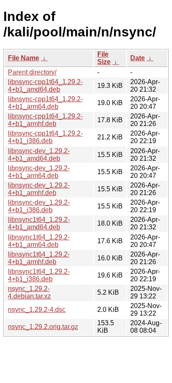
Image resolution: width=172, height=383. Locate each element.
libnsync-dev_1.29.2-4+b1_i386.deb (39, 206)
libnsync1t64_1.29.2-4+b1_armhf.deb (39, 258)
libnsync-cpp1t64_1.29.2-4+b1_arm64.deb (45, 102)
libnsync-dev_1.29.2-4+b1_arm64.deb (39, 172)
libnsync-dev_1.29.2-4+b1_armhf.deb (39, 189)
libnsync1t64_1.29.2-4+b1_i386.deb (39, 275)
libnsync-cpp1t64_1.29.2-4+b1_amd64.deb (45, 85)
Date (137, 58)
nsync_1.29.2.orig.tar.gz (43, 326)
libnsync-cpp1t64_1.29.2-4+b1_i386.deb (45, 137)
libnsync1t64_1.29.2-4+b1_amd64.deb (39, 223)
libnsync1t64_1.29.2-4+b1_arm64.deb (39, 241)
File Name (23, 58)
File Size (104, 58)
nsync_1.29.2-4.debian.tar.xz (29, 292)
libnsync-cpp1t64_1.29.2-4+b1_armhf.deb (45, 120)
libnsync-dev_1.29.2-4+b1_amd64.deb (39, 154)
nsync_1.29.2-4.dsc (37, 309)
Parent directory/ (32, 72)
